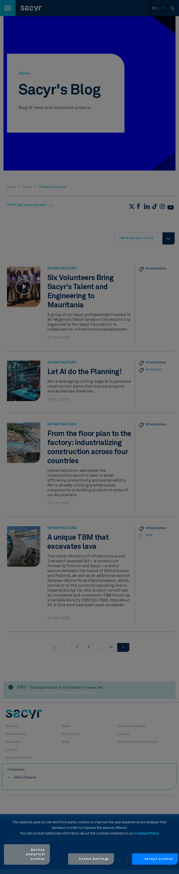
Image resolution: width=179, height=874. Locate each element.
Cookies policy (146, 833)
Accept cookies (159, 859)
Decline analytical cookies (35, 854)
